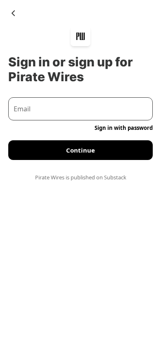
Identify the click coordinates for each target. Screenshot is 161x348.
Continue (80, 150)
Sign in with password (124, 128)
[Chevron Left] (13, 13)
